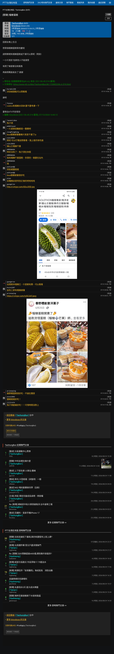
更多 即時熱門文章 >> (57, 605)
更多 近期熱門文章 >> (57, 522)
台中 (19, 415)
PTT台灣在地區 (8, 10)
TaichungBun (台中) (23, 10)
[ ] (16, 454)
